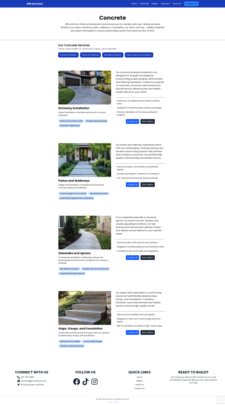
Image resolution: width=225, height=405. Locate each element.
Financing (144, 3)
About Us (177, 3)
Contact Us (132, 121)
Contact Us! (191, 3)
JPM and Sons (34, 3)
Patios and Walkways (90, 55)
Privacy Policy (112, 402)
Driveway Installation (68, 55)
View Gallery (147, 121)
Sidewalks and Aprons (113, 55)
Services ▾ (165, 3)
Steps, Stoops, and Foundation (139, 55)
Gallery (154, 3)
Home (134, 3)
